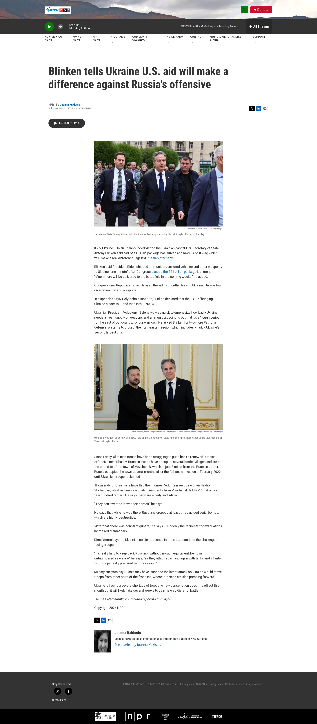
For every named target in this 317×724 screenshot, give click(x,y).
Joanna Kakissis (70, 104)
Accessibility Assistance (251, 684)
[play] (49, 27)
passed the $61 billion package (174, 272)
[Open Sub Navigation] (112, 42)
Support (259, 36)
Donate (263, 10)
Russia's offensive (160, 258)
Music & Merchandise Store (226, 38)
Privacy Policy (216, 684)
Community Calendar (140, 38)
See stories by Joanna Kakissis (137, 644)
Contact (196, 36)
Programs (117, 36)
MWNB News (77, 38)
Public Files (231, 684)
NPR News (97, 38)
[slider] (66, 26)
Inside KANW (175, 36)
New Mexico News (53, 38)
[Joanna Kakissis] (102, 641)
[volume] (60, 27)
